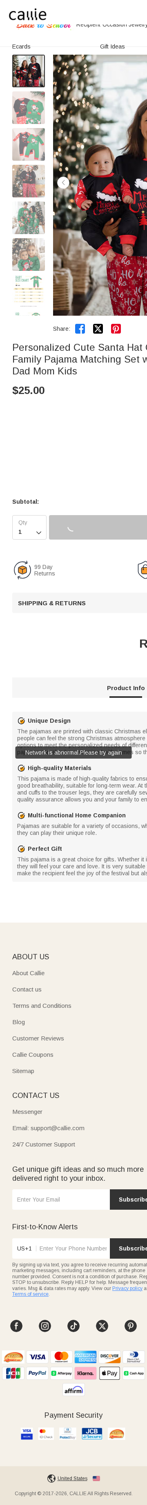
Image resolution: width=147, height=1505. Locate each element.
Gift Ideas (112, 46)
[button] (63, 183)
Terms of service (30, 1294)
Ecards (21, 46)
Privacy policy (127, 1288)
